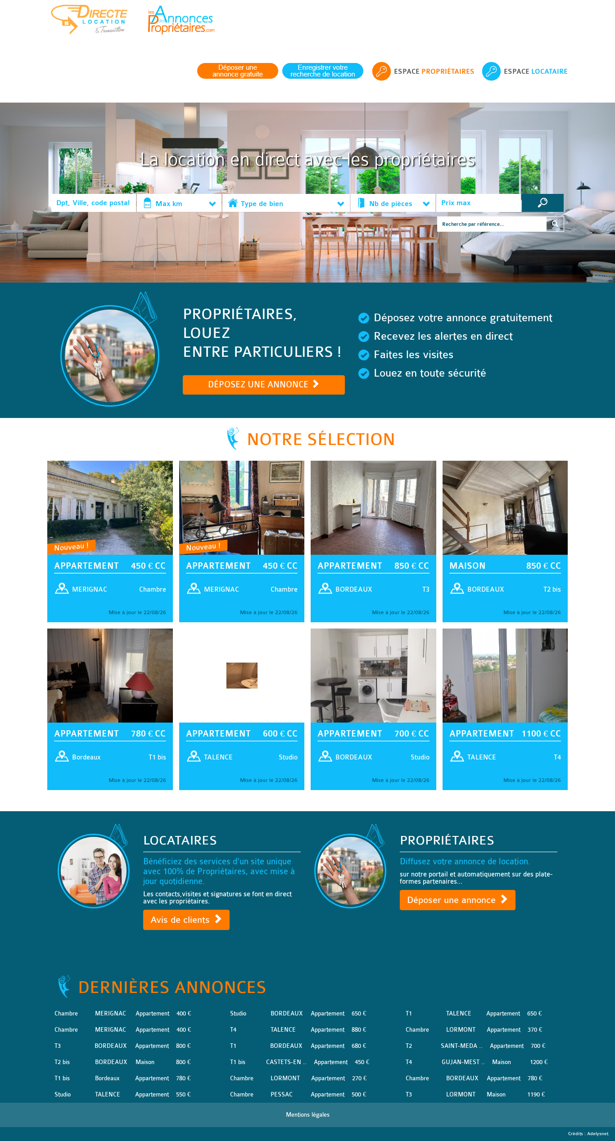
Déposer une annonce (452, 900)
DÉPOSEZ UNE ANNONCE (259, 385)
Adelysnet (597, 1134)
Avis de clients (181, 920)
